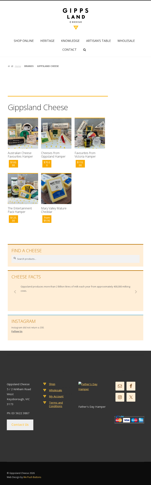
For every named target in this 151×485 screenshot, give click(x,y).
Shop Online (24, 41)
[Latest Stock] (93, 393)
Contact (69, 50)
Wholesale (126, 41)
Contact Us (20, 424)
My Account (56, 396)
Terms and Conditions (56, 404)
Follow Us (16, 331)
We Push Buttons (32, 477)
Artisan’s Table (98, 41)
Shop (52, 384)
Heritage (47, 41)
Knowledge (70, 41)
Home (18, 66)
